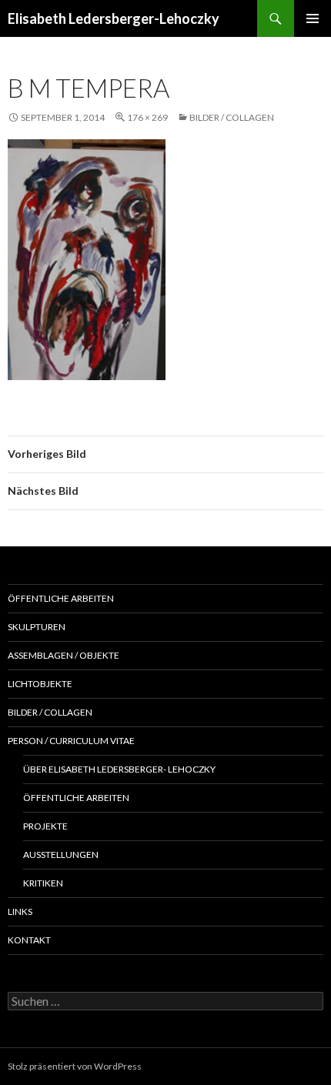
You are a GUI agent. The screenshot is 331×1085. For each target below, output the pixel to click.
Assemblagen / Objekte (63, 655)
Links (20, 911)
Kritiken (43, 883)
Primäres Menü (312, 18)
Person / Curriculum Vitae (71, 740)
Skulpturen (36, 627)
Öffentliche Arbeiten (61, 598)
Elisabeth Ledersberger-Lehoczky (113, 18)
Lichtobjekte (40, 683)
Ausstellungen (61, 854)
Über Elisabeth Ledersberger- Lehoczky (119, 769)
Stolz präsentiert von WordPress (75, 1066)
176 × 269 (147, 117)
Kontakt (29, 940)
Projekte (45, 826)
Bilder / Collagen (231, 117)
